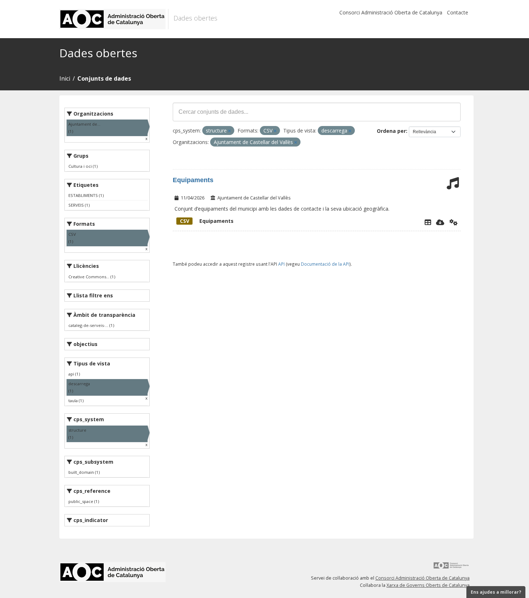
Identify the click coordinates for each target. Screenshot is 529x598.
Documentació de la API (325, 264)
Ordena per (391, 130)
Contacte (457, 12)
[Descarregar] (440, 222)
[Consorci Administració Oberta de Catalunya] (451, 568)
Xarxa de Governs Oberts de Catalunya (428, 585)
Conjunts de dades (104, 78)
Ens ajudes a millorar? (496, 592)
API (281, 264)
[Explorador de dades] (428, 222)
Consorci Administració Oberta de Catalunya (390, 12)
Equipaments (193, 180)
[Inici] (113, 19)
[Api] (453, 222)
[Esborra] (229, 131)
